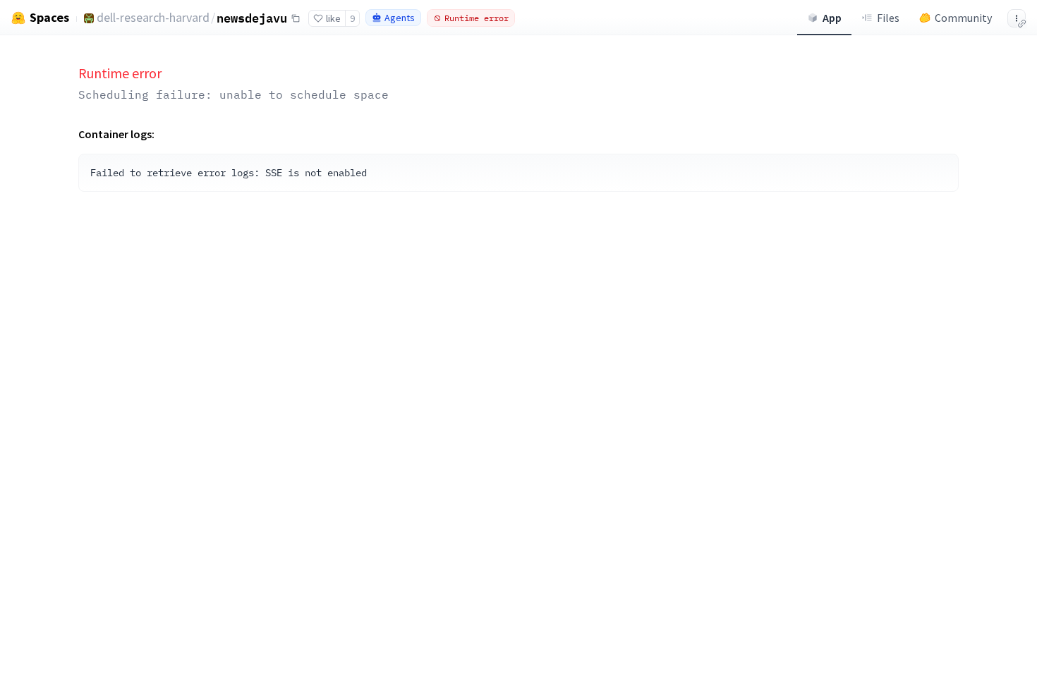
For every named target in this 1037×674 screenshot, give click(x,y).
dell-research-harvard (153, 17)
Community (963, 18)
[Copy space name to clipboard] (295, 18)
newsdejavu (252, 18)
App (832, 18)
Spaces (49, 17)
